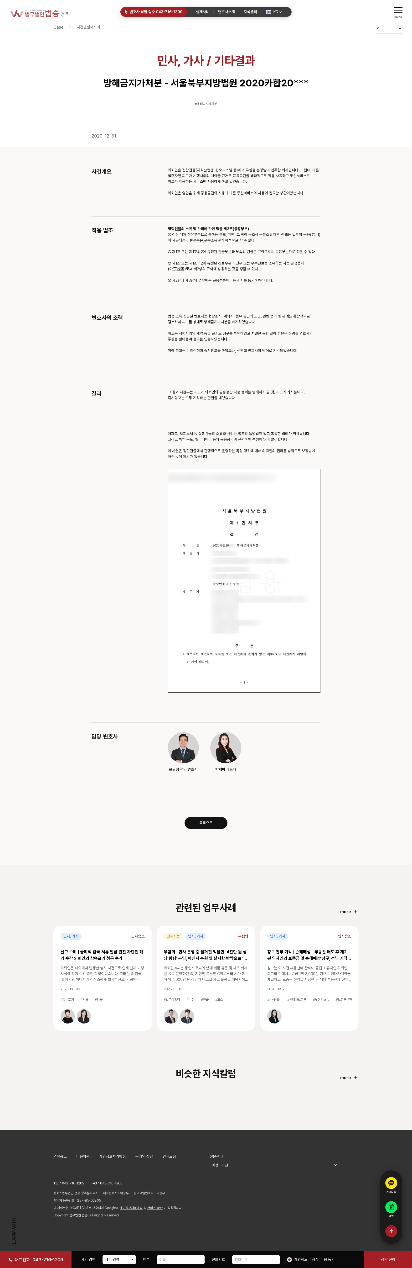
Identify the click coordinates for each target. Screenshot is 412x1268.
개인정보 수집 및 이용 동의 (314, 1259)
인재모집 (169, 1156)
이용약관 (83, 1156)
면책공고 (60, 1156)
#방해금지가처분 (206, 104)
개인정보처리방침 (112, 1156)
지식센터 (250, 12)
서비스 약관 (155, 1208)
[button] (274, 12)
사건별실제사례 (88, 27)
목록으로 (206, 823)
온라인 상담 (144, 1156)
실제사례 (202, 12)
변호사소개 (226, 12)
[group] (68, 1016)
